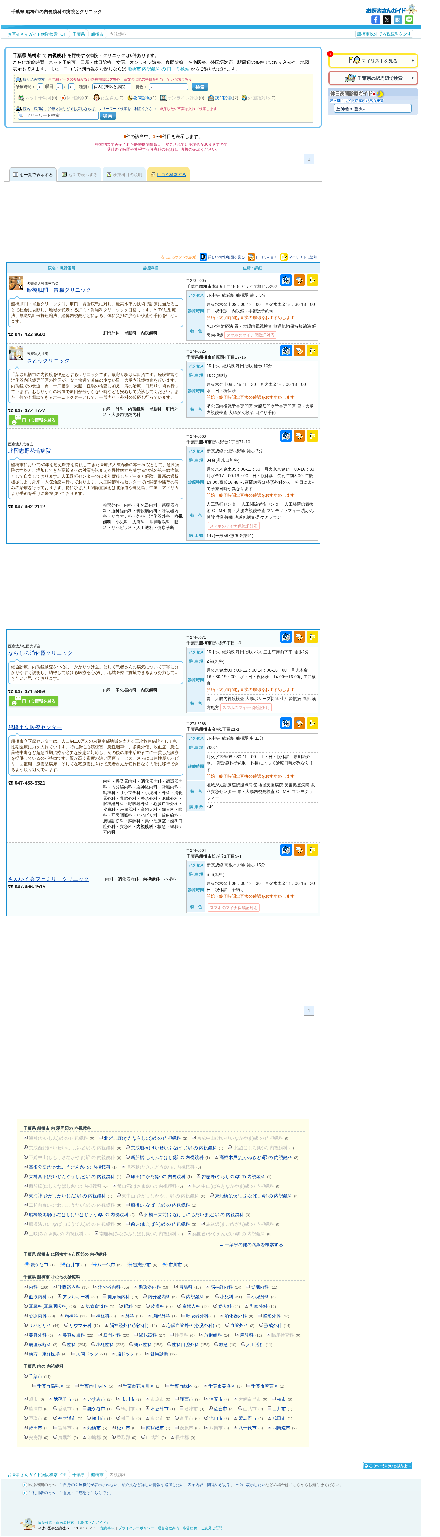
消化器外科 (238, 1315)
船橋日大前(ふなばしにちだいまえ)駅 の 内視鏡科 (197, 1214)
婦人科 (229, 1306)
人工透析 (259, 1344)
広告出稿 (190, 1528)
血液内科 (41, 1296)
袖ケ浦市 (70, 1418)
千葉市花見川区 (141, 1385)
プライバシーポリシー (136, 1528)
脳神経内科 (225, 1287)
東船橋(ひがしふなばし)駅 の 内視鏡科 (256, 1195)
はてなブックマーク (398, 19)
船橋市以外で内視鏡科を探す (384, 33)
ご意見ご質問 (211, 1528)
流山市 (219, 1418)
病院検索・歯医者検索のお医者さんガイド (391, 8)
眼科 (132, 1306)
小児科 (231, 1296)
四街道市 (284, 1427)
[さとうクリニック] (16, 359)
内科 (38, 1287)
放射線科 (217, 1334)
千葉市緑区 (184, 1385)
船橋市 (97, 1427)
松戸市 (126, 1427)
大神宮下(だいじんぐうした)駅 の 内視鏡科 (75, 1176)
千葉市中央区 (96, 1385)
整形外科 (276, 1315)
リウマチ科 (84, 1325)
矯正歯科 (148, 1344)
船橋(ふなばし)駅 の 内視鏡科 (163, 1204)
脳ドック (128, 1353)
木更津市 (163, 1408)
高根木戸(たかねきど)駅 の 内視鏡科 (258, 1157)
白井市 (76, 1264)
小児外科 (263, 1296)
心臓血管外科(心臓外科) (193, 1325)
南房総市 (158, 1427)
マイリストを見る (379, 61)
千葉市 (40, 1376)
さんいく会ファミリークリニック (48, 879)
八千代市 (109, 1264)
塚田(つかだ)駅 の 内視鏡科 (161, 1176)
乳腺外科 (263, 1306)
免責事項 (107, 1528)
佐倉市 (223, 1408)
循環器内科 (154, 1287)
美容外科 (41, 1334)
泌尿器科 (152, 1334)
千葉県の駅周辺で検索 (380, 78)
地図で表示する (83, 174)
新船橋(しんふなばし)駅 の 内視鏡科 (170, 1157)
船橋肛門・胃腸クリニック (59, 290)
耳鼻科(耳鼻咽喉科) (52, 1306)
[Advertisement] (163, 586)
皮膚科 (162, 1306)
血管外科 (242, 1325)
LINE (409, 19)
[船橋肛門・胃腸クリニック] (16, 289)
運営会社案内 (168, 1528)
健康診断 (163, 1353)
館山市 (102, 1418)
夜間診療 (142, 97)
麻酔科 (251, 1334)
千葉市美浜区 (225, 1385)
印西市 (190, 1399)
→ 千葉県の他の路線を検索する (251, 1244)
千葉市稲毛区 (53, 1385)
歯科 (77, 1344)
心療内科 (42, 1315)
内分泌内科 (162, 1296)
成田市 (282, 1418)
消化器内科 (113, 1287)
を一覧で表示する (36, 174)
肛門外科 (116, 1334)
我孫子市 (66, 1399)
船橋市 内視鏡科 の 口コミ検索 (158, 68)
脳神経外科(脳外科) (133, 1325)
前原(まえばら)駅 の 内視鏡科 (163, 1224)
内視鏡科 (198, 1296)
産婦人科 (195, 1306)
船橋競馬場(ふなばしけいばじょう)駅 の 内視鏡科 (82, 1214)
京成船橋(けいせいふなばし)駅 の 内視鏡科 (177, 1147)
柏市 (284, 1399)
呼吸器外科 (200, 1315)
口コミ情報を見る (39, 420)
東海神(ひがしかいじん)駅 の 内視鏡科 (70, 1195)
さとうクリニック (48, 360)
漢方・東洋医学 (47, 1353)
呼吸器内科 (73, 1287)
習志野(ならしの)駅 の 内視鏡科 (236, 1176)
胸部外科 (164, 1315)
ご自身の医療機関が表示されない (88, 1484)
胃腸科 (190, 1287)
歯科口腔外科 (191, 1344)
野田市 (38, 1427)
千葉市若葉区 (267, 1385)
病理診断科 (43, 1344)
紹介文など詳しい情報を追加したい (153, 1484)
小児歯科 (110, 1344)
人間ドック (91, 1353)
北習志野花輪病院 (29, 451)
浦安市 (219, 1399)
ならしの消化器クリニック (40, 653)
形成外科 (277, 1325)
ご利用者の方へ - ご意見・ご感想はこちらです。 (71, 1493)
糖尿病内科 (122, 1296)
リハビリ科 (44, 1325)
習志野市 (145, 1264)
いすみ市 (99, 1399)
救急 (227, 1344)
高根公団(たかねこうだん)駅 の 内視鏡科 (73, 1166)
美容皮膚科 (78, 1334)
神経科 (106, 1315)
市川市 (178, 1264)
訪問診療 (224, 97)
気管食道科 (100, 1306)
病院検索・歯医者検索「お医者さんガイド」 (74, 1523)
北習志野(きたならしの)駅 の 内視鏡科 (145, 1138)
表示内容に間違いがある (209, 1484)
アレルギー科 (80, 1296)
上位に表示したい (249, 1484)
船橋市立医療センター (35, 727)
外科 (134, 1315)
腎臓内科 (264, 1287)
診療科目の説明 (127, 174)
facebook (375, 19)
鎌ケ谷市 (43, 1264)
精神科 (76, 1315)
